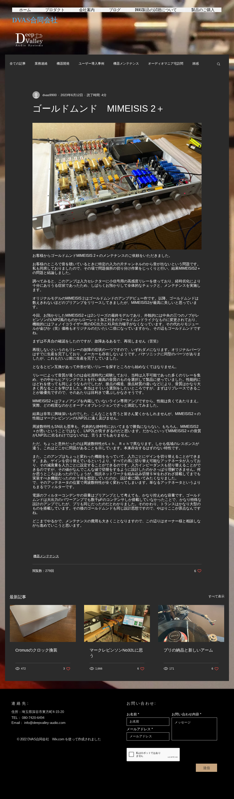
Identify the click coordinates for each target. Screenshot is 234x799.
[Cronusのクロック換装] (43, 623)
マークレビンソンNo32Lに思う (116, 653)
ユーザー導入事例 (91, 63)
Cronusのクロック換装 (36, 650)
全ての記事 (18, 63)
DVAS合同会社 (35, 20)
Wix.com (58, 739)
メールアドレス (139, 729)
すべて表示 (216, 596)
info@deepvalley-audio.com (45, 723)
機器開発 (63, 63)
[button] (218, 64)
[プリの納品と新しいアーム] (191, 623)
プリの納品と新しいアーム (188, 650)
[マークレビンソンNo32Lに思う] (117, 623)
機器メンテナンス (126, 63)
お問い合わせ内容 (185, 714)
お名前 (132, 714)
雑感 (195, 63)
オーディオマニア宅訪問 (165, 63)
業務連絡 (41, 63)
